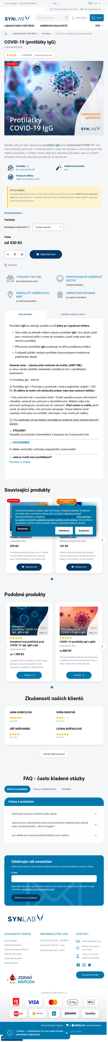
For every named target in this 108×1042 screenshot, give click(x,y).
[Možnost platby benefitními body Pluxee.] (70, 1013)
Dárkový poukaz (11, 963)
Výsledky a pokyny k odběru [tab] (73, 314)
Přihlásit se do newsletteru (25, 898)
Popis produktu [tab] (25, 314)
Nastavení (23, 528)
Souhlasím (84, 530)
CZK (95, 3)
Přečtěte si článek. (20, 462)
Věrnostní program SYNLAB (16, 949)
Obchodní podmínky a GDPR (52, 950)
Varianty (27, 675)
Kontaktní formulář (90, 975)
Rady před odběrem (28, 3)
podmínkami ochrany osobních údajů (38, 889)
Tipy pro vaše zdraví (13, 954)
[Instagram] (84, 964)
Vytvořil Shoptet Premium (52, 1025)
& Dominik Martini (93, 1025)
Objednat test (47, 254)
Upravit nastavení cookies (70, 1031)
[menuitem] (20, 26)
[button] (52, 579)
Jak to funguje (10, 3)
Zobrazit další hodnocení (54, 754)
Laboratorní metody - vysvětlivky (54, 940)
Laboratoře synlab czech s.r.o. (54, 993)
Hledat (66, 18)
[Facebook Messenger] (89, 964)
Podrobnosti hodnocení (43, 55)
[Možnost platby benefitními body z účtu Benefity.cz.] (90, 1013)
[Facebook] (78, 964)
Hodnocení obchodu (13, 958)
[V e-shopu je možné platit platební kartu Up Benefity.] (37, 1013)
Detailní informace (13, 213)
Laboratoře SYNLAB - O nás (52, 945)
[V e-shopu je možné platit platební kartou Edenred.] (18, 1013)
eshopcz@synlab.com (91, 941)
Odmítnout (64, 530)
